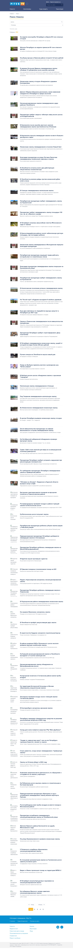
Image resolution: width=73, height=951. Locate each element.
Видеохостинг (14, 928)
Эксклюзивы (27, 9)
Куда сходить (43, 9)
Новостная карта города (17, 931)
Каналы (32, 926)
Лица (31, 931)
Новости (12, 9)
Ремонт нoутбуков (15, 938)
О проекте (12, 921)
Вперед (40, 904)
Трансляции (59, 9)
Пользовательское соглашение (19, 933)
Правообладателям (23, 921)
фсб (16, 29)
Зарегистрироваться (55, 2)
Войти (47, 2)
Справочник (13, 936)
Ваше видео (33, 928)
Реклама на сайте (34, 921)
